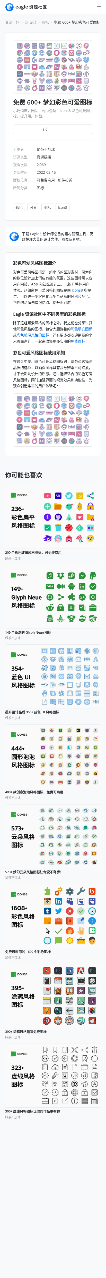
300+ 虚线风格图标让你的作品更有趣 (32, 1111)
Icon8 (62, 207)
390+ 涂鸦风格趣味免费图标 (26, 1032)
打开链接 (56, 129)
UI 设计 (31, 22)
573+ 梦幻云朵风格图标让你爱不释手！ (34, 872)
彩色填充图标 (81, 328)
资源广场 (12, 22)
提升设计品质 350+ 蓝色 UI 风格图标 (32, 712)
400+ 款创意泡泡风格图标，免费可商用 (34, 792)
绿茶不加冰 (46, 149)
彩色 (19, 207)
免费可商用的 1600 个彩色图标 (28, 952)
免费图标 (78, 341)
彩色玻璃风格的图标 (33, 335)
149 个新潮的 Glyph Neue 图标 (28, 633)
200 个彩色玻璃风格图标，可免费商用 (33, 553)
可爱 (33, 207)
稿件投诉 (65, 180)
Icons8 (77, 290)
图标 (45, 22)
